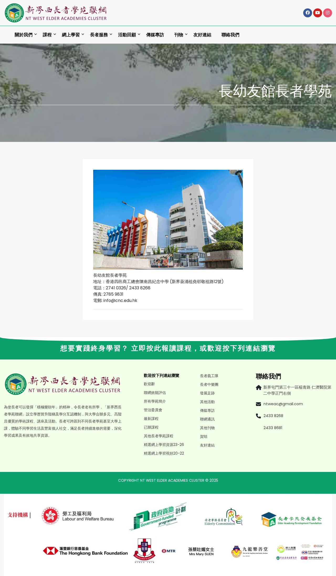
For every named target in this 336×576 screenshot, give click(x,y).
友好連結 (202, 34)
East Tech (304, 491)
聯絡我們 (230, 34)
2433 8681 (273, 427)
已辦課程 (151, 427)
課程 (47, 34)
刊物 (178, 34)
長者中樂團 (209, 384)
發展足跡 (207, 393)
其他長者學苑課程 (158, 436)
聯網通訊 (207, 419)
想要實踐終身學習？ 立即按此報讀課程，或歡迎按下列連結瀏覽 (168, 348)
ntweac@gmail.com (283, 404)
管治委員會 (153, 410)
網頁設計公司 (322, 491)
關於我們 (24, 34)
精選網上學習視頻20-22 (164, 453)
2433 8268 (273, 415)
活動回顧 (127, 34)
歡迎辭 (149, 384)
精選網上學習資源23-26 (164, 444)
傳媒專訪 (155, 34)
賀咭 (203, 436)
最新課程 (151, 418)
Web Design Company (273, 491)
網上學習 (71, 34)
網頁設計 (246, 491)
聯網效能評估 (155, 392)
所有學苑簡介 (155, 401)
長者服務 (99, 34)
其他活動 (207, 401)
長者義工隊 (209, 375)
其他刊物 (207, 427)
